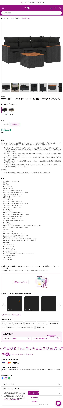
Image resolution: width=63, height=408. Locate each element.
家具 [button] (3, 323)
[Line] (9, 378)
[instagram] (6, 378)
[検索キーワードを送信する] (59, 12)
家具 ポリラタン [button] (18, 323)
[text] (6, 130)
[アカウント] (51, 8)
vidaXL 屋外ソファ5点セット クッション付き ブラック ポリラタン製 (30, 98)
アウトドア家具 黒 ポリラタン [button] (26, 327)
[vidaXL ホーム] (27, 8)
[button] (5, 112)
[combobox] (31, 13)
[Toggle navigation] (3, 8)
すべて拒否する (34, 397)
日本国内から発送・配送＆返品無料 (34, 2)
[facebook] (2, 378)
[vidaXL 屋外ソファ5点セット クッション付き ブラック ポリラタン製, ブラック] (31, 52)
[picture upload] (41, 282)
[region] (20, 398)
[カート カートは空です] (60, 8)
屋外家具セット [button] (40, 327)
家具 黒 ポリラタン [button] (30, 323)
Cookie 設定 (34, 401)
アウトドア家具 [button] (42, 323)
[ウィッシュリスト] (55, 8)
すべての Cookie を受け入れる (34, 393)
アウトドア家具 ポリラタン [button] (9, 327)
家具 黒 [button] (9, 323)
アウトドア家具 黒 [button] (53, 323)
